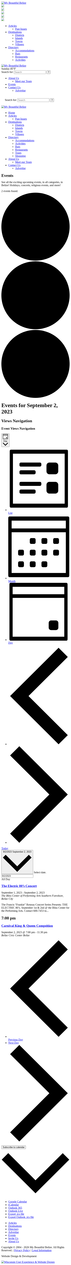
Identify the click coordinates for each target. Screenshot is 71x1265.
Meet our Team (23, 81)
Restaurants (21, 56)
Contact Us (14, 87)
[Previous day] (39, 744)
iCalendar (13, 1204)
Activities (20, 59)
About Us (13, 78)
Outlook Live (15, 1210)
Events (12, 84)
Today (4, 848)
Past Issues (21, 28)
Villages (19, 44)
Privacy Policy (22, 1250)
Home (11, 112)
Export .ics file (16, 1213)
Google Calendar (17, 1201)
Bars (17, 53)
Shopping (20, 155)
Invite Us (13, 1238)
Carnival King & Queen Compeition (27, 926)
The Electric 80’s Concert (19, 886)
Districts (19, 35)
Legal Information (42, 1250)
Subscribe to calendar (13, 1147)
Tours (18, 152)
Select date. (40, 872)
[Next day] (39, 842)
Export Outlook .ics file (21, 1217)
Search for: (7, 72)
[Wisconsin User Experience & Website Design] (28, 1262)
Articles (12, 25)
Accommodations (24, 50)
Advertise (20, 90)
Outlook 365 (15, 1207)
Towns (19, 41)
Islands (19, 38)
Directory (13, 47)
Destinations (15, 32)
